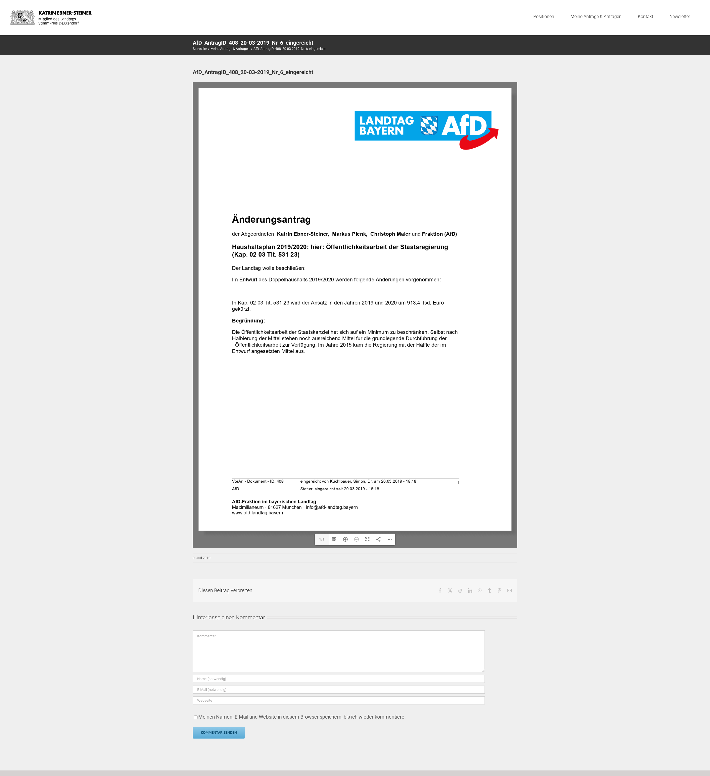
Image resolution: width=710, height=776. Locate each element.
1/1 (321, 539)
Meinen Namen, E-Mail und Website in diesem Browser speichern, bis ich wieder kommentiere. (302, 717)
